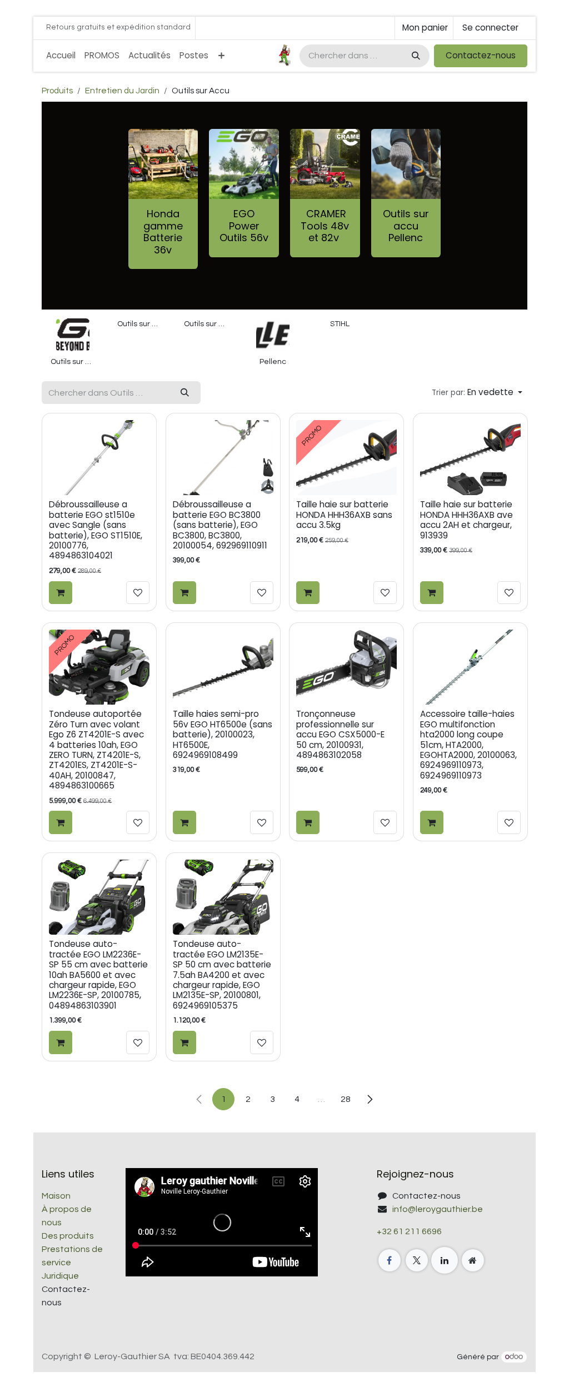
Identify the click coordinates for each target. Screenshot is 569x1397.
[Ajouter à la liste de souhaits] (137, 593)
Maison (56, 1195)
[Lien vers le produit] (244, 164)
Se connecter (490, 27)
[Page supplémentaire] (473, 1260)
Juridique (60, 1275)
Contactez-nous (481, 55)
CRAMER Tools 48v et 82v (325, 226)
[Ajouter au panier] (60, 593)
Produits (57, 91)
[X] (417, 1260)
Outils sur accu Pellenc (406, 226)
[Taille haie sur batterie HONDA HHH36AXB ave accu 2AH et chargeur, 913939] (470, 457)
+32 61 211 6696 (409, 1231)
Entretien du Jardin (122, 91)
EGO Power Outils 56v (243, 226)
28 (346, 1099)
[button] (477, 392)
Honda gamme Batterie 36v (163, 232)
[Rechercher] (415, 55)
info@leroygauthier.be (437, 1209)
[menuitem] (61, 56)
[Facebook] (389, 1260)
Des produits (68, 1235)
